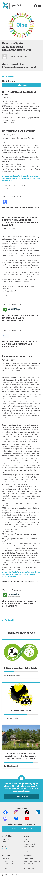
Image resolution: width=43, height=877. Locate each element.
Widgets (27, 842)
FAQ (25, 839)
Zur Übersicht (10, 76)
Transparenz (28, 859)
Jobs (4, 842)
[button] (35, 5)
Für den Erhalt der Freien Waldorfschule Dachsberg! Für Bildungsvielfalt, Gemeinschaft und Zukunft (21, 756)
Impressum (28, 866)
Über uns (5, 839)
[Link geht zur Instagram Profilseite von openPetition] (16, 812)
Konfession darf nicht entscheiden (20, 208)
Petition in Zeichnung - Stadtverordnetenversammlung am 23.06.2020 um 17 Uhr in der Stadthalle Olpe (20, 221)
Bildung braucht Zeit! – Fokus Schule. (20, 668)
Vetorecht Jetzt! (29, 851)
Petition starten (7, 864)
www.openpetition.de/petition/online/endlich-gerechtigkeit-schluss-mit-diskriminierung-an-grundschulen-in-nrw (21, 178)
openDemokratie (30, 844)
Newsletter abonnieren (21, 829)
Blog (3, 844)
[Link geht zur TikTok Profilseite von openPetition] (27, 812)
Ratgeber (5, 859)
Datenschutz (28, 864)
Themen (5, 866)
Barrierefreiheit (29, 868)
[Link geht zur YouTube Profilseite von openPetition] (27, 818)
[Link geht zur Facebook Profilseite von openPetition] (5, 812)
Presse (4, 847)
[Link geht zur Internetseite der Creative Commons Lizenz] (3, 875)
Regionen (5, 868)
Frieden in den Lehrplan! (21, 710)
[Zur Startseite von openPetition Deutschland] (13, 5)
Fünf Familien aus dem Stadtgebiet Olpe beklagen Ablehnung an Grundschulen (20, 603)
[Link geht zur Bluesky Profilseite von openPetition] (16, 818)
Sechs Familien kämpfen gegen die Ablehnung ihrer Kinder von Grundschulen (20, 344)
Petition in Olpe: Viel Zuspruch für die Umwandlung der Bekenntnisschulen (20, 318)
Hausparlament (29, 847)
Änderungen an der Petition (17, 356)
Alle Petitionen (7, 861)
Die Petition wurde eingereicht (18, 131)
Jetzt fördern (21, 796)
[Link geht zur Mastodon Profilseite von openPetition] (5, 818)
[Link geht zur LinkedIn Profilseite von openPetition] (38, 812)
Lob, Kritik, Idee (8, 849)
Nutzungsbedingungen (32, 861)
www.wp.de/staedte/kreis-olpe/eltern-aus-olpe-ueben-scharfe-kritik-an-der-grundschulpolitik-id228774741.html (21, 574)
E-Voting (27, 849)
